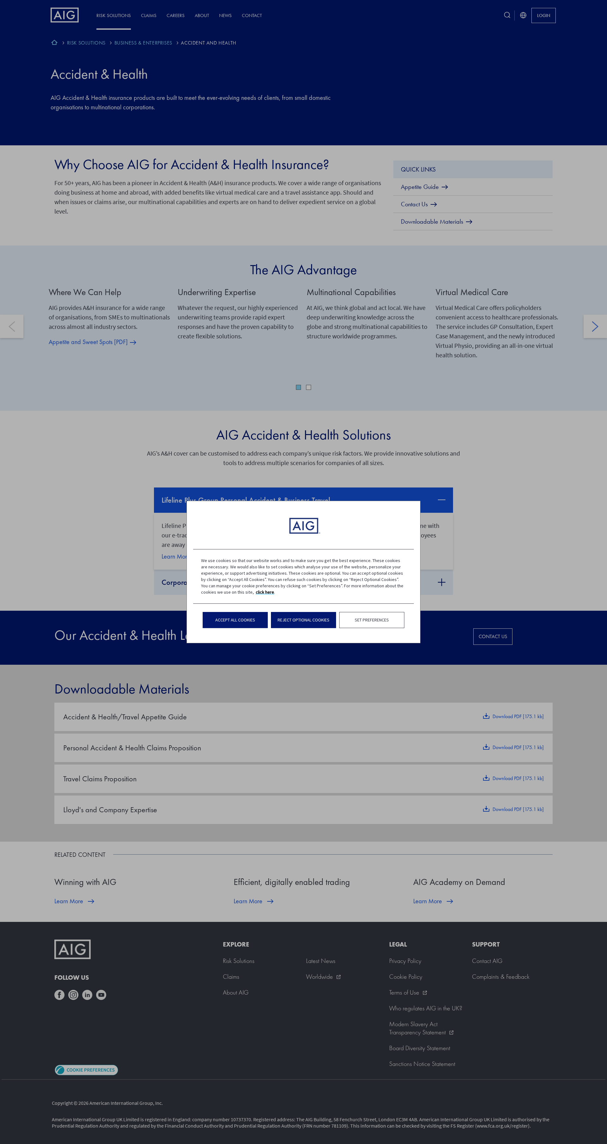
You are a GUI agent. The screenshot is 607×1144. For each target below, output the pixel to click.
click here (265, 592)
